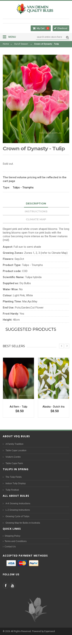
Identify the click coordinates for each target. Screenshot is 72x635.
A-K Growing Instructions (18, 503)
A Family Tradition (14, 444)
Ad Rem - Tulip (18, 406)
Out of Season (21, 44)
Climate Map (36, 219)
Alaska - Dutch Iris (53, 406)
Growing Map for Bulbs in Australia (23, 523)
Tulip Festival (12, 490)
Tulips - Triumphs (23, 187)
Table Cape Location (16, 450)
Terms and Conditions (16, 541)
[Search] (67, 37)
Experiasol (49, 631)
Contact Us (10, 546)
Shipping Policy (12, 536)
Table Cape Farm (14, 463)
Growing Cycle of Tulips (17, 516)
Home (6, 44)
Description (36, 203)
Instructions (36, 211)
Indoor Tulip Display (16, 483)
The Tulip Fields (14, 477)
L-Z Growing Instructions (18, 510)
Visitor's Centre (13, 457)
